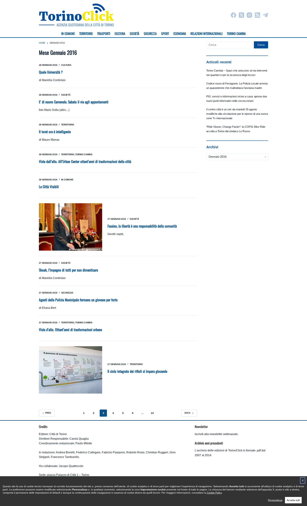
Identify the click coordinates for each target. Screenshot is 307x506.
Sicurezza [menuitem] (150, 33)
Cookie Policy (214, 492)
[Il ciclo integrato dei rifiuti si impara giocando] (70, 370)
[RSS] (257, 15)
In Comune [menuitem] (68, 33)
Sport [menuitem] (165, 33)
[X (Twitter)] (241, 15)
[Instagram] (249, 15)
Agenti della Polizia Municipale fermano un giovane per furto (78, 299)
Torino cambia (84, 154)
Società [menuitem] (134, 33)
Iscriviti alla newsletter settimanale (216, 434)
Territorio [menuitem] (86, 33)
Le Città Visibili (49, 186)
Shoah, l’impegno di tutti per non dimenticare (68, 270)
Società (66, 95)
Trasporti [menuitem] (103, 33)
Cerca (261, 44)
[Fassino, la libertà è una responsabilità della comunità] (70, 227)
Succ (187, 413)
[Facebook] (233, 15)
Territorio (67, 124)
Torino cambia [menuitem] (236, 33)
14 (152, 413)
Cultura (66, 65)
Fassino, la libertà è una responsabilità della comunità (142, 226)
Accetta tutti (293, 500)
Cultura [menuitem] (120, 33)
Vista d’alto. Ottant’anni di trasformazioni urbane (70, 329)
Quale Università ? (51, 72)
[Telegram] (265, 15)
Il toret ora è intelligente (55, 131)
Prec (48, 413)
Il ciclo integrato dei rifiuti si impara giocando (137, 371)
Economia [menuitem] (179, 33)
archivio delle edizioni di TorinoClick (219, 450)
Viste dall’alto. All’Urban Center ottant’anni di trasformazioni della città (85, 161)
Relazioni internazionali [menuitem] (206, 33)
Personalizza (275, 500)
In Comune (67, 179)
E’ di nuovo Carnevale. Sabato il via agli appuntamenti (73, 101)
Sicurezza (67, 293)
